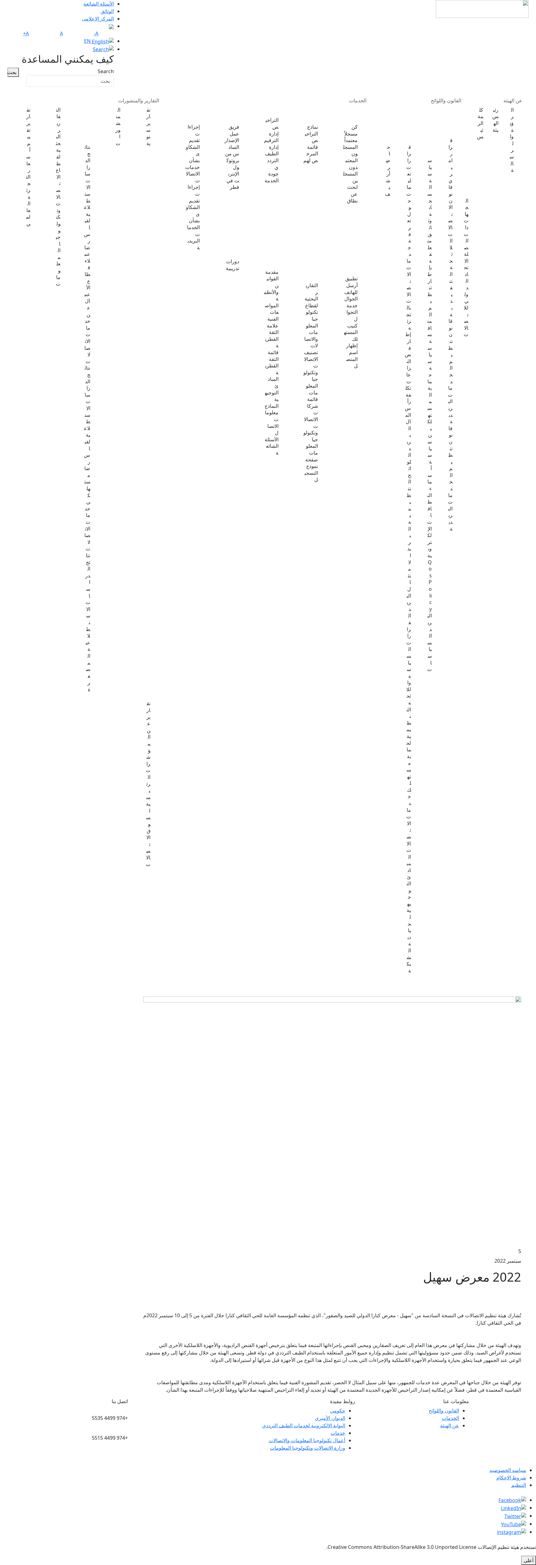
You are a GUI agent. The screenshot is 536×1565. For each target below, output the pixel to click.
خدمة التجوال (352, 312)
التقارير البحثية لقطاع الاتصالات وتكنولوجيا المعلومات (58, 197)
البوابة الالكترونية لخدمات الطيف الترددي (303, 1425)
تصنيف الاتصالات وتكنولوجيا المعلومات (310, 372)
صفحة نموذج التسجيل (311, 469)
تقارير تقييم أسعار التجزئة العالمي (28, 167)
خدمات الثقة (273, 263)
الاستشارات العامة (393, 124)
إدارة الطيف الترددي (272, 157)
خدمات (338, 1432)
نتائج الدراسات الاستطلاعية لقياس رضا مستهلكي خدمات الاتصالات (88, 458)
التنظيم (518, 1485)
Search (106, 71)
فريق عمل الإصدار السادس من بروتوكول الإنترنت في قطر (232, 157)
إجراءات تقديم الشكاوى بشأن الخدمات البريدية (193, 217)
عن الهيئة (512, 100)
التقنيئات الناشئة (238, 114)
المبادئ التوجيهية (272, 389)
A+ (26, 33)
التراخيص (272, 123)
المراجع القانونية (456, 121)
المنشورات (117, 127)
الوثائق (107, 11)
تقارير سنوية (148, 127)
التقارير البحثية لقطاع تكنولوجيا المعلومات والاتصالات (311, 315)
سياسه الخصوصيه (507, 1470)
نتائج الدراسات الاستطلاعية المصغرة (87, 622)
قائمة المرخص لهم (310, 154)
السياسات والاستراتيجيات (435, 131)
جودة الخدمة (272, 177)
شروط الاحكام (511, 1477)
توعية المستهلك (355, 266)
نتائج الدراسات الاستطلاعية (89, 124)
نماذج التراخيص (311, 134)
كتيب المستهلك (351, 332)
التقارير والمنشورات (138, 100)
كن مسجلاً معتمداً (351, 134)
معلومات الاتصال (272, 422)
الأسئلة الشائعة (98, 3)
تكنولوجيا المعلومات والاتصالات (314, 269)
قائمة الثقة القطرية (272, 362)
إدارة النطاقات (355, 114)
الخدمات (357, 100)
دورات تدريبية (232, 265)
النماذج (272, 406)
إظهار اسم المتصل (352, 355)
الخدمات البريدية (316, 114)
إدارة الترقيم (271, 137)
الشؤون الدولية (474, 151)
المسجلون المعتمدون (350, 157)
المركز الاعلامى (98, 18)
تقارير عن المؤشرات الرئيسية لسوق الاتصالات (148, 783)
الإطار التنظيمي (414, 124)
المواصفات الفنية (272, 312)
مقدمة (272, 272)
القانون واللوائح (446, 100)
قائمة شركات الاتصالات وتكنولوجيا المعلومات (310, 426)
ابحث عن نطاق (352, 194)
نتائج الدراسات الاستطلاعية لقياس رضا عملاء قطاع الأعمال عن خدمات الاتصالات (88, 254)
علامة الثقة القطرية (272, 335)
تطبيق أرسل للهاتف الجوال (351, 288)
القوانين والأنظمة (271, 288)
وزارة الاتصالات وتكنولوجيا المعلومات (307, 1447)
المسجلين (350, 177)
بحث (11, 72)
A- (96, 33)
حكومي (337, 1410)
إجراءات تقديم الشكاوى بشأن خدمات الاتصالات (192, 154)
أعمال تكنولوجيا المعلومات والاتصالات (307, 1440)
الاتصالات (276, 111)
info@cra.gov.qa (109, 1457)
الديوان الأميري (330, 1418)
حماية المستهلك (197, 114)
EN (88, 41)
